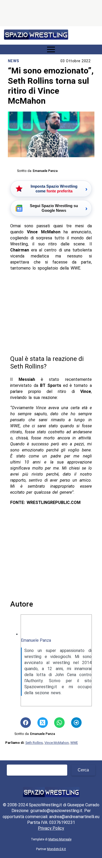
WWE (74, 743)
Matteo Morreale (59, 839)
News (13, 61)
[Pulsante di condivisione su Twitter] (42, 722)
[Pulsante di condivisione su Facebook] (25, 722)
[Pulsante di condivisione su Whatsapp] (59, 722)
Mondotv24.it (56, 849)
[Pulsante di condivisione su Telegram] (76, 722)
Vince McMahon (56, 743)
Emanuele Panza (36, 640)
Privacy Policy (51, 828)
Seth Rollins (34, 743)
